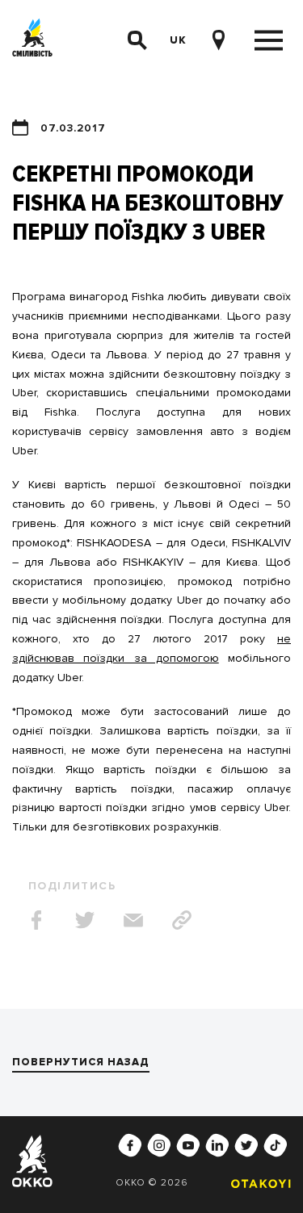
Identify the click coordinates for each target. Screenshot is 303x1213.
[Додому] (32, 40)
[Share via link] (182, 920)
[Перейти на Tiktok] (275, 1145)
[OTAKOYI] (257, 1183)
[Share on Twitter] (85, 920)
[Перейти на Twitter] (246, 1145)
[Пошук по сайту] (137, 40)
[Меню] (269, 41)
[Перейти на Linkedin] (217, 1145)
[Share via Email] (133, 920)
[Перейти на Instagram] (159, 1145)
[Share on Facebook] (36, 920)
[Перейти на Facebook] (130, 1145)
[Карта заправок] (218, 40)
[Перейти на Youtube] (188, 1145)
